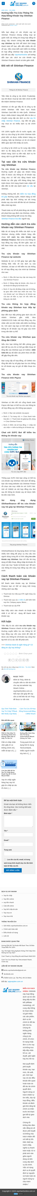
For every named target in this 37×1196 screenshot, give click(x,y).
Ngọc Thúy (13, 25)
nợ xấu (30, 186)
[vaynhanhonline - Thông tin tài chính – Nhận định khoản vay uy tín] (18, 3)
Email (6, 840)
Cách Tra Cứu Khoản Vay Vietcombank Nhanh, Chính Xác (16, 960)
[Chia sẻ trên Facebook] (13, 660)
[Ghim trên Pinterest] (23, 660)
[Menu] (3, 3)
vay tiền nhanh (9, 902)
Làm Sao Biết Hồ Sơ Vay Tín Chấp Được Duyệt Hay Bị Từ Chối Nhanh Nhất (8, 773)
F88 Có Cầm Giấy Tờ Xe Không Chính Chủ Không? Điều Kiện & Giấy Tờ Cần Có (8, 735)
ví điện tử (21, 600)
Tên (6, 831)
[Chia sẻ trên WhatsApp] (9, 660)
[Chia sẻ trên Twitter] (16, 660)
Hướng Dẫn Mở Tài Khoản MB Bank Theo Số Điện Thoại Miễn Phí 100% (17, 946)
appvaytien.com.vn (15, 981)
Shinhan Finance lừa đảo (11, 219)
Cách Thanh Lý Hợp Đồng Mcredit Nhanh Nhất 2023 (18, 956)
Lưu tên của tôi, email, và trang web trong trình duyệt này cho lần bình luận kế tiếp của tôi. (18, 863)
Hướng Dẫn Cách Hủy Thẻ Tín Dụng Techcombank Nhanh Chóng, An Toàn (27, 735)
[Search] (33, 3)
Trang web (8, 850)
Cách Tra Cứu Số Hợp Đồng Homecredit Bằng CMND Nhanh (27, 711)
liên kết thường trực (9, 669)
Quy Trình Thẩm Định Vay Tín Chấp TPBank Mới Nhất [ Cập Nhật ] (9, 711)
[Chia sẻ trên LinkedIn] (27, 660)
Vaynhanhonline (21, 55)
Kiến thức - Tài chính (8, 10)
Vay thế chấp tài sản (11, 909)
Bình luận (8, 813)
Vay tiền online (9, 899)
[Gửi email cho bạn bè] (20, 660)
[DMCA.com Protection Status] (18, 1194)
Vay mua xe (8, 913)
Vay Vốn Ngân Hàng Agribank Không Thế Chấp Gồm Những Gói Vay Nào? (18, 952)
